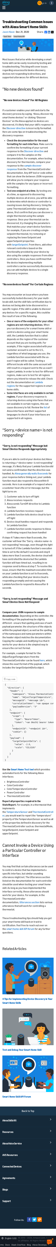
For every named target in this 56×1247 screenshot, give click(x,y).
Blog (29, 1245)
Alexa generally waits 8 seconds (31, 473)
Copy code (9, 679)
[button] (9, 1238)
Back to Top (28, 1111)
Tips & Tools (7, 36)
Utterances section (29, 902)
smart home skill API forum (20, 928)
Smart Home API (19, 36)
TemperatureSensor (17, 811)
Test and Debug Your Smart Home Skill (22, 1049)
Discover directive (16, 128)
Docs (7, 1245)
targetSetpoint (20, 244)
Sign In (43, 3)
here (42, 660)
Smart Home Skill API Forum (16, 1096)
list (45, 407)
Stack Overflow (18, 1245)
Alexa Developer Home (43, 1245)
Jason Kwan (8, 31)
